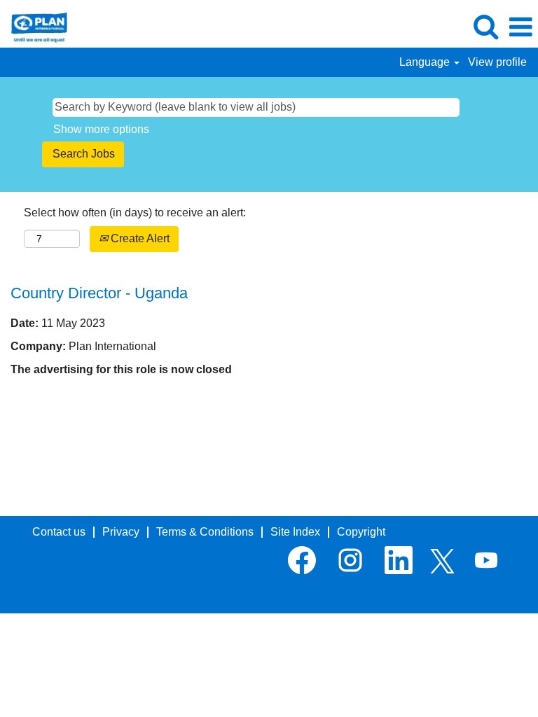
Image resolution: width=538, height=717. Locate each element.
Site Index (295, 532)
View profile (497, 62)
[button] (520, 27)
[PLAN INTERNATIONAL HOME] (34, 26)
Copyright (361, 532)
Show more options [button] (101, 129)
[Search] (485, 26)
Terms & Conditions (205, 532)
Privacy (120, 532)
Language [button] (426, 62)
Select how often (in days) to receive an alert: (135, 212)
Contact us (58, 532)
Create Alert (139, 238)
